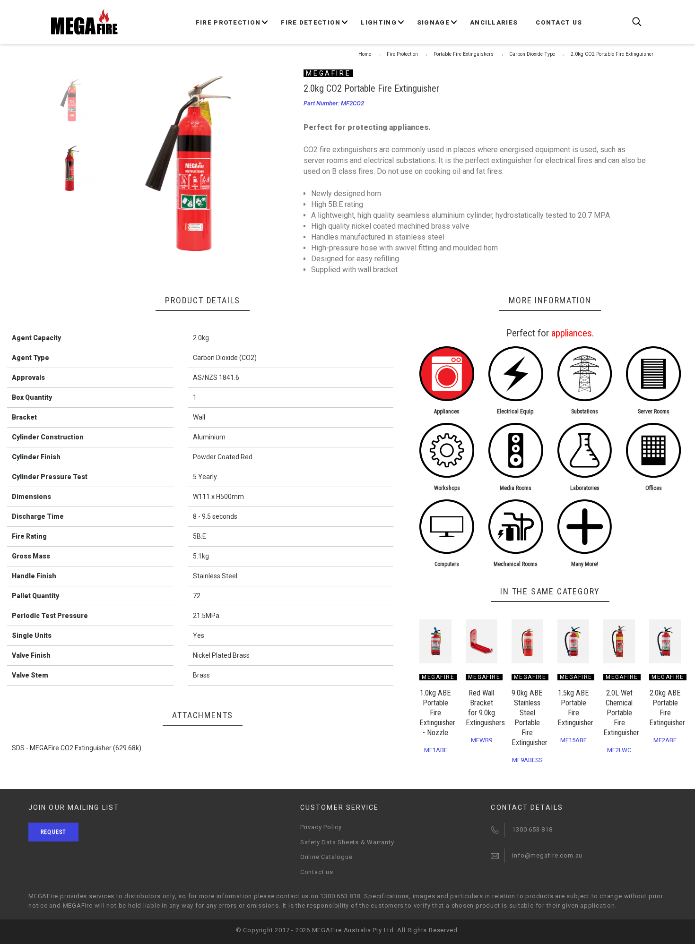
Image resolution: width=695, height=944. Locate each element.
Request (53, 832)
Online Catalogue (326, 856)
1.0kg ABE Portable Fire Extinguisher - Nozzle (437, 712)
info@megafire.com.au (547, 855)
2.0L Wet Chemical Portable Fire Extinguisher (621, 712)
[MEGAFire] (84, 22)
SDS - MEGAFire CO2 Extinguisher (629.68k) (76, 748)
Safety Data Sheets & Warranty (347, 842)
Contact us (316, 871)
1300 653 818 (532, 829)
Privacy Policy (321, 827)
